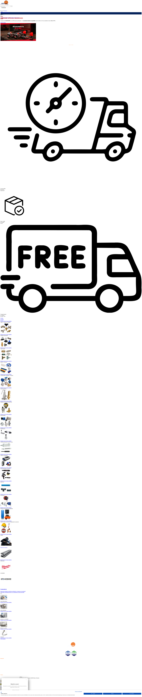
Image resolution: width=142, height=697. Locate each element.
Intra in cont (3, 8)
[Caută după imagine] (138, 7)
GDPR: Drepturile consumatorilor (6, 669)
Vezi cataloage (2, 638)
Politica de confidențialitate (78, 691)
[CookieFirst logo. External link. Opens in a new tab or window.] (1, 692)
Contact (1, 665)
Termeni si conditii (3, 660)
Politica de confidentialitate (5, 661)
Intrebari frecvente (3, 664)
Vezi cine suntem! (3, 26)
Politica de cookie (3, 663)
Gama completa (8, 602)
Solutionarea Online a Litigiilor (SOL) (7, 668)
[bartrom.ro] (4, 5)
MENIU (2, 14)
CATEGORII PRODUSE (5, 12)
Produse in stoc (3, 602)
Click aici (5, 10)
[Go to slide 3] (72, 44)
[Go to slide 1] (69, 44)
